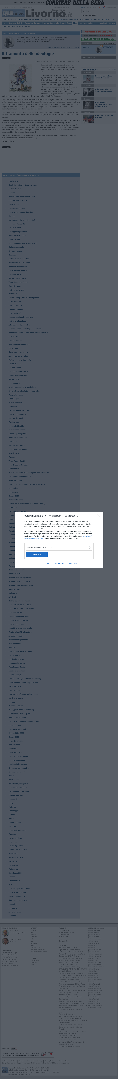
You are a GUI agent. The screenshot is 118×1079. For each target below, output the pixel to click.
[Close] (99, 516)
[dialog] (59, 540)
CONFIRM (36, 555)
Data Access (59, 563)
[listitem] (59, 547)
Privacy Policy (72, 563)
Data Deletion (46, 563)
